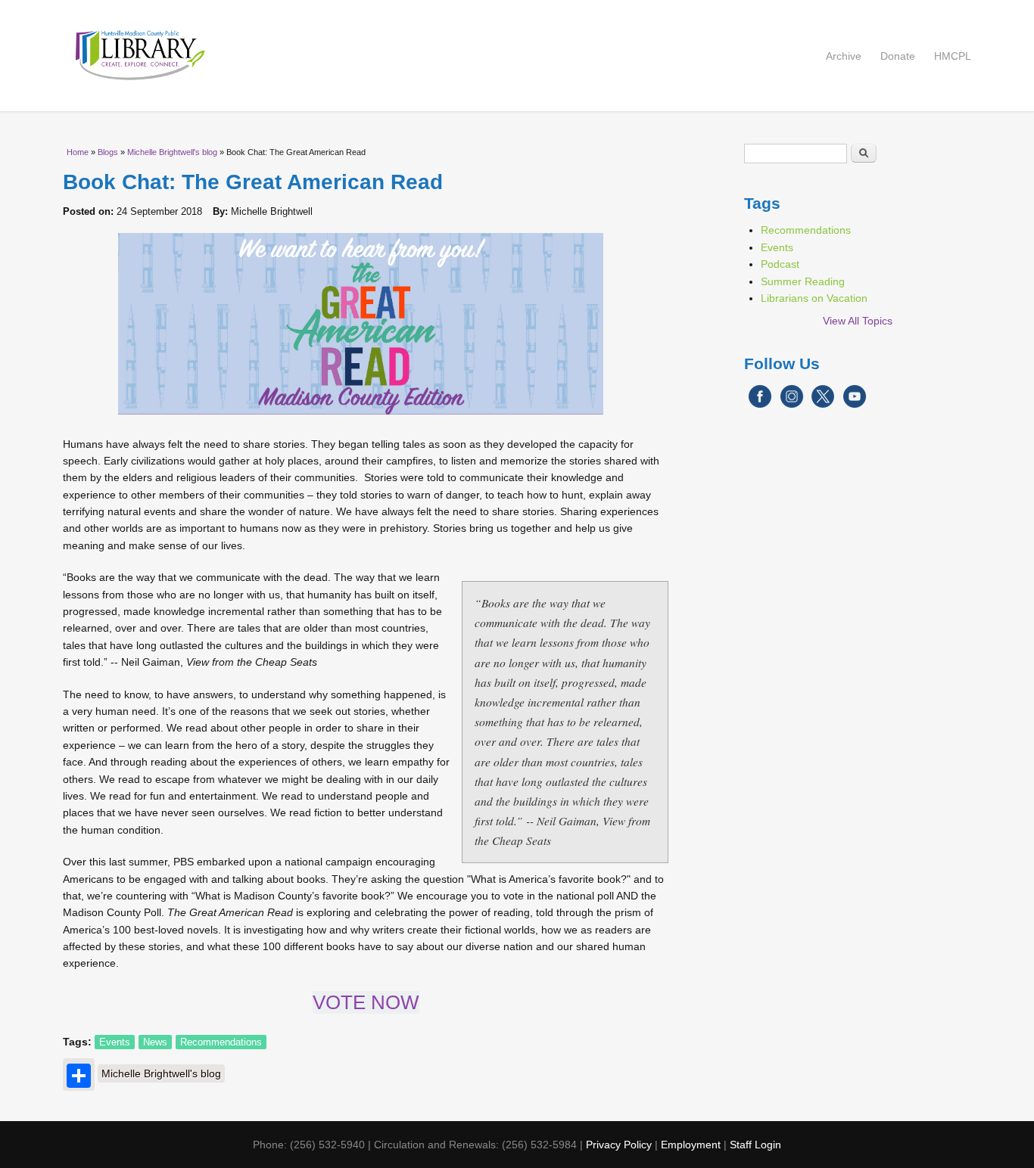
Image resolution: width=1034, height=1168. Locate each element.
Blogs (108, 152)
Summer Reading (803, 281)
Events (114, 1042)
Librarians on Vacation (814, 298)
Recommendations (221, 1042)
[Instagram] (792, 405)
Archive (843, 56)
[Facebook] (760, 405)
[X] (823, 405)
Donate (897, 56)
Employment (691, 1144)
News (155, 1042)
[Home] (517, 56)
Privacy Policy (619, 1144)
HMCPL (952, 56)
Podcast (780, 264)
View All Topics (857, 321)
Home (78, 152)
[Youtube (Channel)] (854, 405)
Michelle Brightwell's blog (172, 152)
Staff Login (755, 1144)
